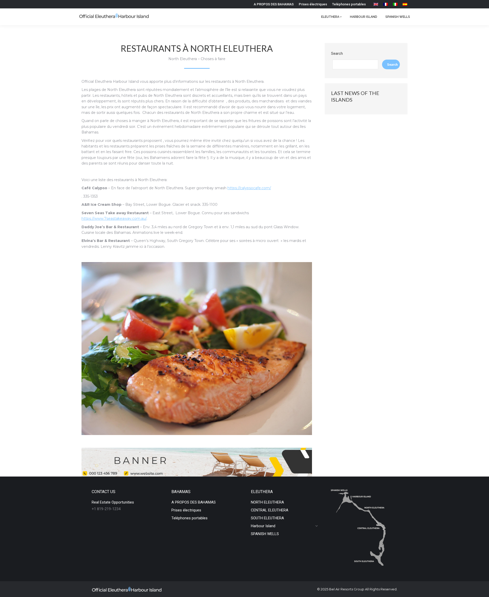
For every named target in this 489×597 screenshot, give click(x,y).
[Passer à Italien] (395, 4)
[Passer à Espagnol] (405, 4)
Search (337, 53)
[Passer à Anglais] (376, 4)
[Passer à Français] (385, 4)
